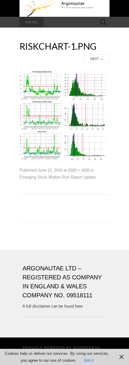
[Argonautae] (65, 8)
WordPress (87, 347)
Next (96, 58)
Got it (89, 360)
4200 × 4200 (79, 170)
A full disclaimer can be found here (52, 306)
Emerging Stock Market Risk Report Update (58, 177)
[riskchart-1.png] (65, 115)
